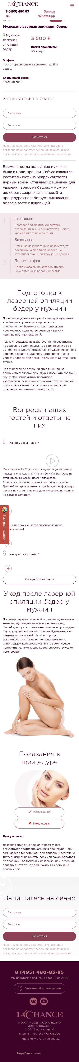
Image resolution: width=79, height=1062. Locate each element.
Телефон (13, 125)
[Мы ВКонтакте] (33, 1001)
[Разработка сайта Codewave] (54, 1052)
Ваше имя (14, 113)
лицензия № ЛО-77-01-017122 (39, 1039)
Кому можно (42, 812)
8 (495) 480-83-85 (39, 972)
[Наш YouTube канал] (44, 1001)
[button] (39, 442)
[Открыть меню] (72, 4)
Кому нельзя (41, 824)
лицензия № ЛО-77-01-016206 (39, 1034)
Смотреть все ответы (39, 579)
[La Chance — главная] (23, 3)
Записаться (39, 137)
